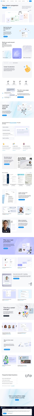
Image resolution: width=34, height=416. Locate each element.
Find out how (5, 36)
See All (30, 172)
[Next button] (28, 172)
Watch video (5, 7)
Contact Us (31, 408)
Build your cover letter (21, 199)
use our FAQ (12, 385)
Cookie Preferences (9, 413)
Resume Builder (13, 122)
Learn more (3, 150)
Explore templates (7, 164)
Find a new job (4, 115)
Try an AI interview (21, 227)
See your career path (7, 349)
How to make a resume (19, 408)
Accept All (5, 413)
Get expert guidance (16, 278)
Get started (9, 7)
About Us (13, 408)
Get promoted (5, 248)
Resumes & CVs (25, 408)
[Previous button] (26, 172)
